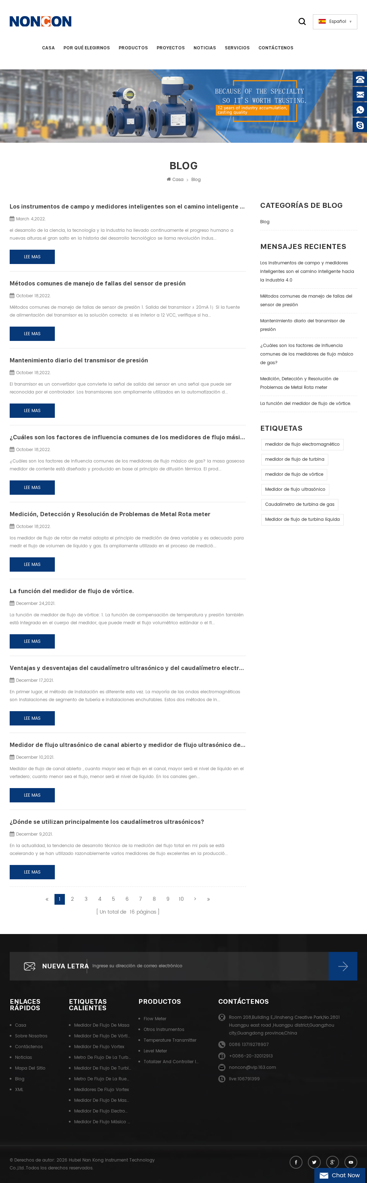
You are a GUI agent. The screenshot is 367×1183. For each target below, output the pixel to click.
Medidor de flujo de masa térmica (103, 1100)
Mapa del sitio (30, 1068)
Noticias (205, 47)
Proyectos (171, 47)
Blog (265, 222)
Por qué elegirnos (86, 47)
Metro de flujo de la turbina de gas (103, 1057)
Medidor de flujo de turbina (103, 1068)
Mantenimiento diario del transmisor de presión (302, 325)
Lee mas (32, 257)
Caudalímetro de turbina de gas (299, 504)
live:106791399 (244, 1079)
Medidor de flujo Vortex (99, 1046)
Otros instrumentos (164, 1029)
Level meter (155, 1051)
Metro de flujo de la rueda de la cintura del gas (103, 1079)
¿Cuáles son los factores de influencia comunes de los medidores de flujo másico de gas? (306, 354)
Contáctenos (276, 47)
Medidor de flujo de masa (101, 1025)
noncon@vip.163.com (252, 1067)
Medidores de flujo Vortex (101, 1089)
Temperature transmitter (170, 1040)
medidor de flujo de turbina (294, 459)
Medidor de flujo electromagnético (103, 1111)
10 (181, 899)
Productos (133, 47)
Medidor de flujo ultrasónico (295, 489)
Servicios (237, 47)
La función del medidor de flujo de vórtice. (305, 403)
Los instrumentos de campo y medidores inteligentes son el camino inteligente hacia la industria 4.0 (307, 272)
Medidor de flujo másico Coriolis (103, 1122)
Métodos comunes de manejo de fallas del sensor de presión (306, 300)
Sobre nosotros (31, 1036)
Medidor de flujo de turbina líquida (302, 519)
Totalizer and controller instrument (172, 1062)
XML (19, 1089)
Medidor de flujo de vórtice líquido (103, 1036)
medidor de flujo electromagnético (302, 444)
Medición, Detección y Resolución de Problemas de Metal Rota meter (299, 383)
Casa (48, 47)
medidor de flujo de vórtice (294, 474)
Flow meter (155, 1019)
